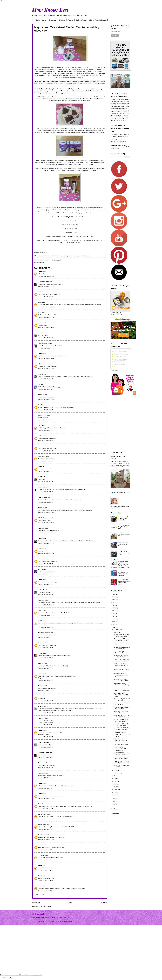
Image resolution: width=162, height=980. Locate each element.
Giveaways (53, 20)
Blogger (70, 921)
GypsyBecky (41, 845)
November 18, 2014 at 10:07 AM (46, 297)
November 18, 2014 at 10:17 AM (46, 307)
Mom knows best (7, 978)
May (115, 784)
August (116, 776)
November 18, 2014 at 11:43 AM (46, 368)
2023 (113, 602)
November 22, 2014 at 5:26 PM (45, 737)
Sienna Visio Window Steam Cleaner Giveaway (121, 712)
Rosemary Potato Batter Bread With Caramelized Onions (121, 757)
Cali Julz (40, 425)
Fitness (70, 20)
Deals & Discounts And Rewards (118, 457)
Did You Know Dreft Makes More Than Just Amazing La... (121, 665)
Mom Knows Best (50, 9)
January (116, 795)
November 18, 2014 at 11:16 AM (46, 327)
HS (39, 364)
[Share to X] (56, 260)
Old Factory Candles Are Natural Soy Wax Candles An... (121, 675)
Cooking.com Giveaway (120, 732)
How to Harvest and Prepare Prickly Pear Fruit (123, 544)
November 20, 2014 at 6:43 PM (45, 680)
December (117, 629)
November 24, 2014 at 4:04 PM (45, 767)
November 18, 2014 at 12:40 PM (46, 389)
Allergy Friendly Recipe (97, 20)
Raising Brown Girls (43, 343)
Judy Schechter (42, 814)
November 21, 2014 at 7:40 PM (45, 701)
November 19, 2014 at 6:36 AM (46, 543)
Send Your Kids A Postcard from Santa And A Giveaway (122, 689)
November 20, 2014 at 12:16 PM (46, 627)
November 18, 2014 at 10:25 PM (46, 512)
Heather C (41, 620)
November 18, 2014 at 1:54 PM (45, 409)
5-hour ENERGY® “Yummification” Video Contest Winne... (120, 748)
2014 (113, 627)
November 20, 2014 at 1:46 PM (45, 637)
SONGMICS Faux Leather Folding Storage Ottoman (124, 552)
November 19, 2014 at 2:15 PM (45, 574)
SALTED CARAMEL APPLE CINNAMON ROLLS (121, 720)
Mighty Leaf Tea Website (69, 221)
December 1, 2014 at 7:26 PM (45, 870)
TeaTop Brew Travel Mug (89, 168)
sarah (39, 886)
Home (70, 902)
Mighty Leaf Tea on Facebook (70, 224)
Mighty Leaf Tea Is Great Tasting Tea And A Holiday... (122, 679)
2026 (113, 594)
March (116, 789)
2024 (113, 600)
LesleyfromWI (42, 742)
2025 (113, 597)
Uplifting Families (43, 497)
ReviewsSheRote (42, 559)
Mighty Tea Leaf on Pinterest (69, 232)
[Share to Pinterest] (59, 260)
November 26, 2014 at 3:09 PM (45, 808)
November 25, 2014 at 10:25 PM (46, 798)
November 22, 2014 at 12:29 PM (46, 725)
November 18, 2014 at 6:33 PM (45, 430)
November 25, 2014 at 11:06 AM (46, 778)
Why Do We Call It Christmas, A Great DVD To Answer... (121, 716)
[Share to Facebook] (58, 260)
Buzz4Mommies (42, 405)
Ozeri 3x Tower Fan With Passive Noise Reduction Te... (122, 652)
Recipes (62, 20)
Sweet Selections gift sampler (65, 71)
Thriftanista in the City (44, 632)
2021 (113, 608)
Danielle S (40, 610)
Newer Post (36, 902)
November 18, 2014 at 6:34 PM (45, 440)
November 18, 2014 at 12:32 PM (46, 379)
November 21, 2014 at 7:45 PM (45, 713)
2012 (113, 801)
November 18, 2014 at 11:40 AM (46, 358)
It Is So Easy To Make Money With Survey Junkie (123, 527)
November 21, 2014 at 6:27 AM (46, 690)
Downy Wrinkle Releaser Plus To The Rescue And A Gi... (121, 724)
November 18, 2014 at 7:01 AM (46, 276)
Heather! (40, 653)
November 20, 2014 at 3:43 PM (45, 647)
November (116, 632)
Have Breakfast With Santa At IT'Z (121, 643)
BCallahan (41, 436)
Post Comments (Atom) (45, 906)
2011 (113, 804)
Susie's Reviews (42, 804)
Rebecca (40, 374)
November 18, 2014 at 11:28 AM (46, 348)
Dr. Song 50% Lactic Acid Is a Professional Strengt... (121, 707)
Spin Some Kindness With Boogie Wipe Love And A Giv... (121, 694)
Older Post (103, 902)
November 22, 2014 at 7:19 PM (45, 757)
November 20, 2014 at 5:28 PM (45, 668)
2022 (113, 605)
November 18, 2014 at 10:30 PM (46, 533)
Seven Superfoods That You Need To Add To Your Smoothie (123, 518)
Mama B (40, 569)
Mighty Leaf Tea (94, 67)
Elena (39, 696)
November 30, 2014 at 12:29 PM (46, 819)
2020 (113, 610)
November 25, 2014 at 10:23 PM (46, 788)
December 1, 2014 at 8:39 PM (45, 891)
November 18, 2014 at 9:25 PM (45, 492)
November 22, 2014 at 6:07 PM (45, 747)
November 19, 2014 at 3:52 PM (45, 584)
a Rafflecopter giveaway (40, 252)
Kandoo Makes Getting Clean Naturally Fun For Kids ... (121, 660)
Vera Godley (41, 706)
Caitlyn (40, 466)
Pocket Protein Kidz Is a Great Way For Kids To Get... (121, 635)
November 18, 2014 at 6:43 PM (45, 451)
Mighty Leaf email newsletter (59, 236)
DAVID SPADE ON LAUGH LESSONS (121, 766)
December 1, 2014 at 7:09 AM (45, 860)
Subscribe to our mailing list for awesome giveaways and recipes (120, 27)
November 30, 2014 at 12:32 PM (46, 829)
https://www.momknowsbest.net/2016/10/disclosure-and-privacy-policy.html (50, 917)
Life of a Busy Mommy (44, 518)
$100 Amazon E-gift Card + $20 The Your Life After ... (122, 699)
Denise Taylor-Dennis (44, 281)
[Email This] (53, 260)
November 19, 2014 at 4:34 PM (45, 594)
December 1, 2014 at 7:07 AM (45, 850)
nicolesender (41, 590)
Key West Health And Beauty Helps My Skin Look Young (121, 762)
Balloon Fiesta (81, 20)
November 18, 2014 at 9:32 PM (45, 502)
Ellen (39, 384)
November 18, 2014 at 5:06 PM (45, 420)
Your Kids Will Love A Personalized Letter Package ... (121, 684)
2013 (113, 798)
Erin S (40, 312)
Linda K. (40, 292)
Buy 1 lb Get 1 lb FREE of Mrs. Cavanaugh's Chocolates (122, 728)
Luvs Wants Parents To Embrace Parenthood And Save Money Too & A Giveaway (124, 573)
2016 (113, 621)
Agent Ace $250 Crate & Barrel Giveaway (122, 735)
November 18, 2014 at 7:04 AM (46, 286)
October (116, 770)
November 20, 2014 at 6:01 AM (46, 605)
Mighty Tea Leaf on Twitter (69, 228)
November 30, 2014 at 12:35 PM (46, 839)
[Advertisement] (120, 422)
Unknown (40, 271)
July (115, 778)
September (117, 773)
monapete (40, 333)
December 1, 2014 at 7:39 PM (45, 880)
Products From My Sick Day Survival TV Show (121, 703)
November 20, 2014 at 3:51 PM (45, 658)
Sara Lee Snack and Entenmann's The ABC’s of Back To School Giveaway (124, 582)
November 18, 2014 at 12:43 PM (46, 399)
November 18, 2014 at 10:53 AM (46, 317)
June (115, 781)
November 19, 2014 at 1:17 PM (45, 564)
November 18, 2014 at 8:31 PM (45, 471)
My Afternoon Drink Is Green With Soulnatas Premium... (121, 639)
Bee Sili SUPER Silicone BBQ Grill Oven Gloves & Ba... (121, 753)
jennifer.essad (41, 456)
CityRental (41, 538)
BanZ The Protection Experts (121, 744)
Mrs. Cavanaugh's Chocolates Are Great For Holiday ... (121, 656)
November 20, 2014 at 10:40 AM (46, 615)
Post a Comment (40, 894)
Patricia (40, 477)
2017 (113, 619)
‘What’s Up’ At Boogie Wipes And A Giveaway (121, 670)
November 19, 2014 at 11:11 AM (46, 553)
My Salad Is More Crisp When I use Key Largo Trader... (122, 647)
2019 (113, 613)
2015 (113, 624)
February (116, 792)
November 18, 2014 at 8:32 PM (45, 481)
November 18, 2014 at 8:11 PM (45, 461)
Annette (40, 865)
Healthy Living (41, 20)
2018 (113, 616)
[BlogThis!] (55, 260)
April (115, 787)
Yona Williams (42, 487)
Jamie (39, 302)
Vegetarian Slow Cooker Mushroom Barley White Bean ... (120, 740)
